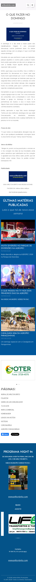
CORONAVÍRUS (6, 425)
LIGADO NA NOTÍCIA (8, 417)
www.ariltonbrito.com (18, 497)
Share (6, 434)
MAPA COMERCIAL (7, 410)
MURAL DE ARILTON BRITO (10, 394)
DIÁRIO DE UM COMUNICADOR (12, 402)
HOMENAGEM (6, 413)
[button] (28, 5)
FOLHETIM (4, 398)
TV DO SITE (5, 406)
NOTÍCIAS (4, 421)
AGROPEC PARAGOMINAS (10, 429)
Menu (32, 5)
